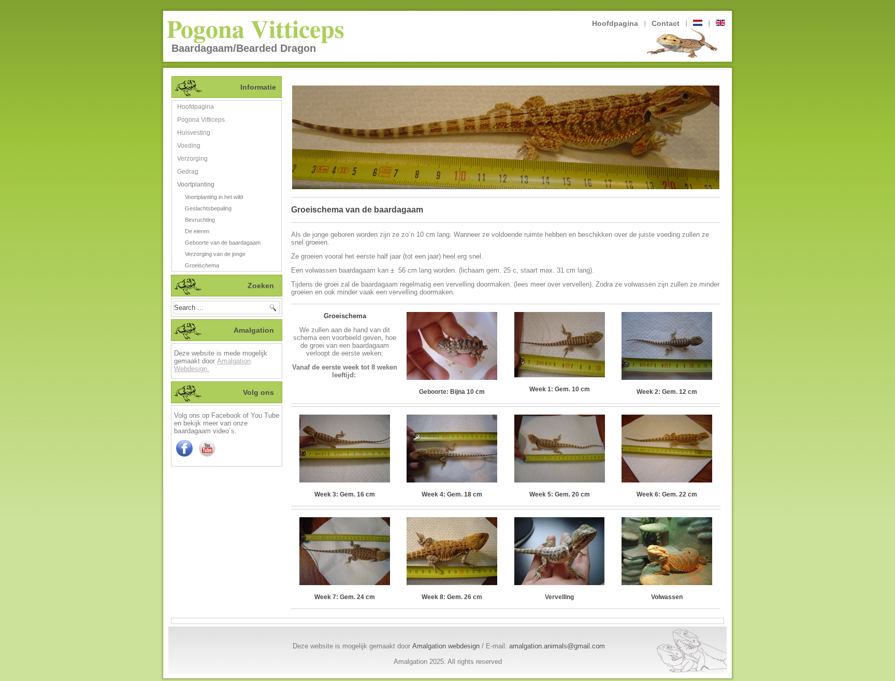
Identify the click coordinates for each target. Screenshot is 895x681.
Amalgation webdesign (446, 646)
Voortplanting (195, 184)
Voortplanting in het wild (214, 197)
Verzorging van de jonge (215, 254)
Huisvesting (193, 132)
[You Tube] (207, 456)
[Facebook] (184, 456)
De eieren (197, 231)
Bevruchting (200, 220)
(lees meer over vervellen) (552, 284)
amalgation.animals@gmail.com (557, 646)
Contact (666, 23)
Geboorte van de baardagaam (223, 242)
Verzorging (192, 158)
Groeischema (202, 265)
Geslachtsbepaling (208, 208)
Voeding (188, 145)
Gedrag (187, 171)
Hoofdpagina (615, 23)
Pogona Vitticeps (255, 28)
